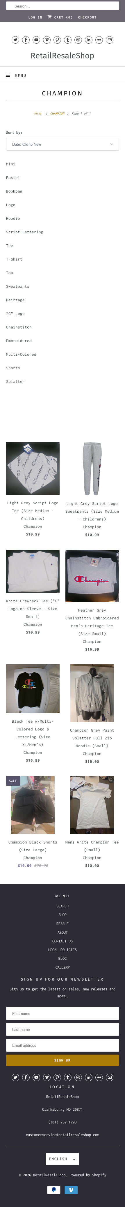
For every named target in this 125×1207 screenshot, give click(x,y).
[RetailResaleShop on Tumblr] (68, 39)
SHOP (62, 915)
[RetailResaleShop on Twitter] (15, 39)
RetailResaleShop (49, 1175)
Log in (35, 17)
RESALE (62, 924)
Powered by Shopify (88, 1175)
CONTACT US (62, 941)
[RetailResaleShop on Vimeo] (47, 39)
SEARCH (62, 906)
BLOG (62, 958)
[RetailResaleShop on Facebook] (26, 39)
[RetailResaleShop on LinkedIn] (88, 39)
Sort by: (14, 132)
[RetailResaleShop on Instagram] (78, 39)
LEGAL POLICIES (62, 950)
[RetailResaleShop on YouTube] (36, 39)
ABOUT (63, 932)
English (59, 1159)
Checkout (87, 17)
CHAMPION (62, 93)
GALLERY (63, 967)
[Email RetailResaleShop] (109, 39)
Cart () (62, 17)
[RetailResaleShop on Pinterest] (57, 39)
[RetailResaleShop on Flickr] (99, 39)
